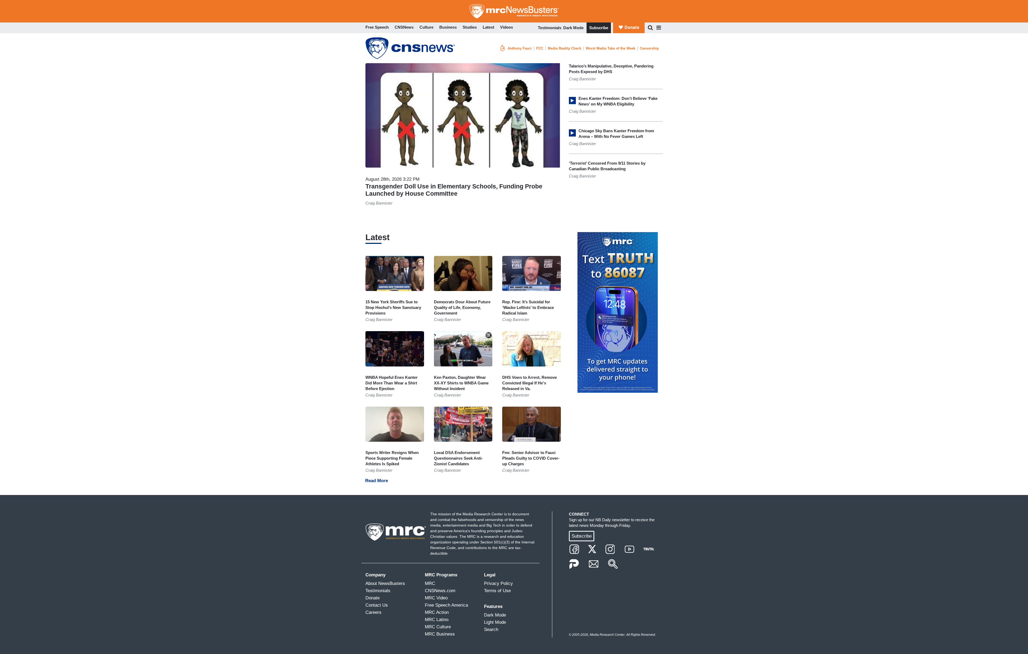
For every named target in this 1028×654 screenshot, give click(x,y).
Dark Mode (573, 27)
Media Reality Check (564, 48)
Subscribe (598, 27)
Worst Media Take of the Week (610, 48)
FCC (539, 48)
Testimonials (549, 27)
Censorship (649, 48)
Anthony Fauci (520, 48)
